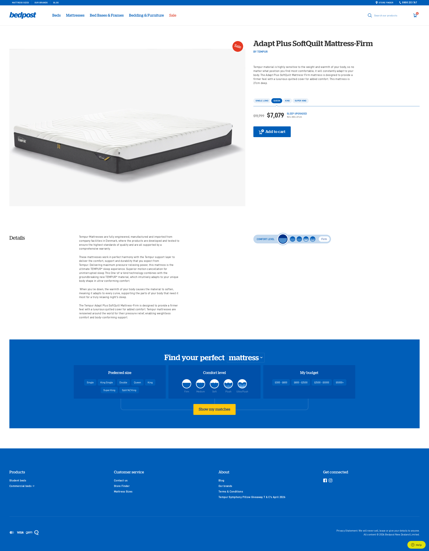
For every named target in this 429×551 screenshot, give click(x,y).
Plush (228, 391)
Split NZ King (129, 390)
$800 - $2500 (301, 382)
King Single (106, 382)
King (150, 382)
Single (90, 382)
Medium (200, 391)
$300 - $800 (281, 382)
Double (123, 382)
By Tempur (260, 51)
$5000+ (340, 382)
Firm (186, 391)
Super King (109, 390)
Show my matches (214, 409)
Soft (214, 391)
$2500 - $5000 (321, 382)
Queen (137, 382)
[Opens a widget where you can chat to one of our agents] (416, 545)
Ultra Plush (242, 391)
